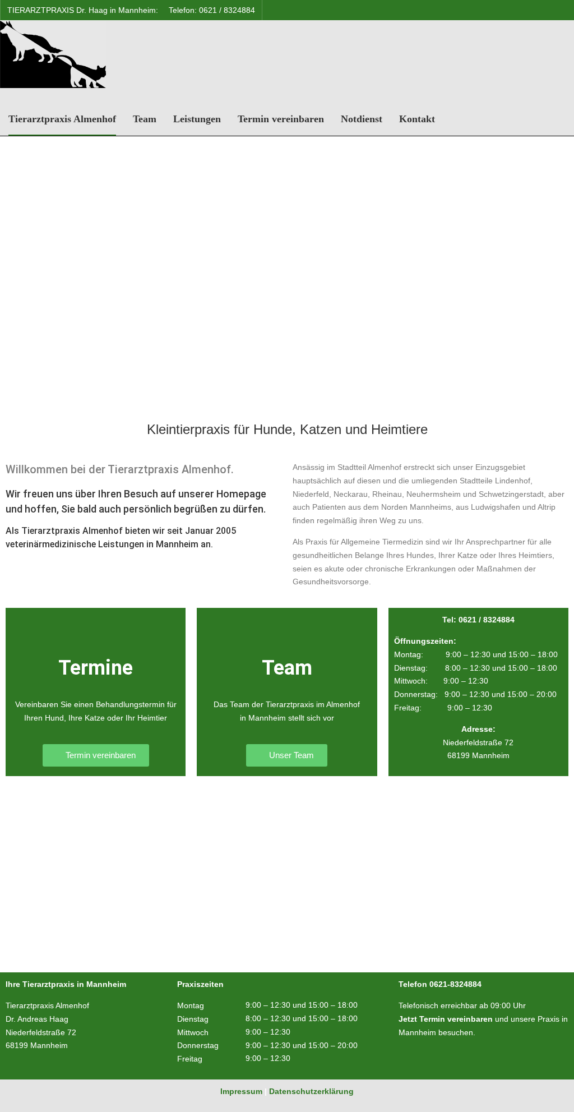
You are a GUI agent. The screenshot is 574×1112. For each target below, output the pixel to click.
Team (144, 118)
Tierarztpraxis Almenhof (62, 118)
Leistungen (197, 118)
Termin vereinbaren (281, 118)
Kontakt (417, 118)
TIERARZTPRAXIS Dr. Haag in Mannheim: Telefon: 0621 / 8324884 (131, 10)
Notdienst (361, 118)
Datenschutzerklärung (311, 1091)
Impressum (241, 1091)
